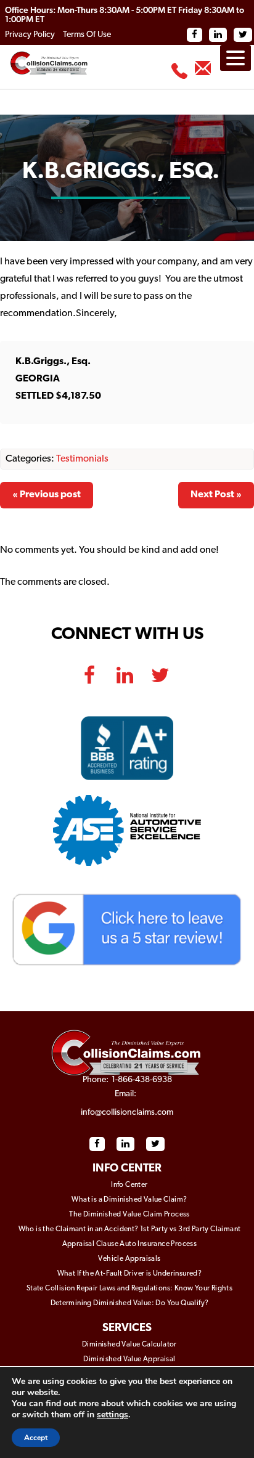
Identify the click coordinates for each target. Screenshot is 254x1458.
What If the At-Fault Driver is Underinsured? (129, 1273)
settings (112, 1414)
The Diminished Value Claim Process (129, 1214)
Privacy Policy (30, 34)
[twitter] (160, 669)
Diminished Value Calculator (129, 1344)
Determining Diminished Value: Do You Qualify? (130, 1303)
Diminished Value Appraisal (129, 1359)
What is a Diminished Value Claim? (129, 1199)
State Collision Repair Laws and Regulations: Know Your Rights (129, 1288)
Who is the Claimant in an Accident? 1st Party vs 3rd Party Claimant (129, 1229)
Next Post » (216, 495)
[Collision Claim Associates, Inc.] (127, 1052)
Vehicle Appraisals (129, 1259)
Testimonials (82, 459)
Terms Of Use (87, 34)
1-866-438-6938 (176, 75)
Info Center (129, 1185)
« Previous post (46, 495)
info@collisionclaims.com (200, 73)
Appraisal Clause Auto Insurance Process (129, 1244)
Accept (35, 1438)
